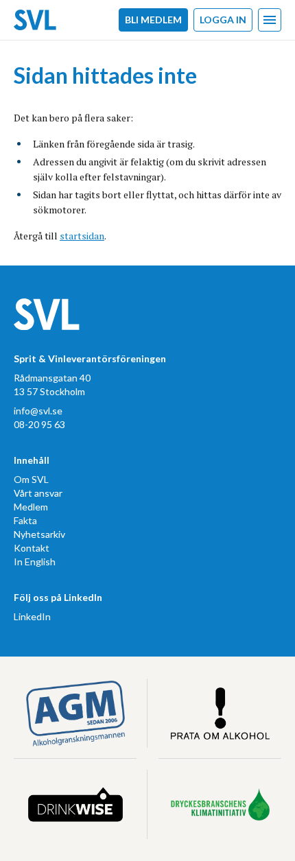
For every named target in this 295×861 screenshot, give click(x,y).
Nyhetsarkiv (39, 534)
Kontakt (31, 548)
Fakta (25, 520)
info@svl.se (38, 410)
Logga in (223, 19)
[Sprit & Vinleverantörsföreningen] (35, 20)
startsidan (82, 235)
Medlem (31, 506)
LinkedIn (32, 616)
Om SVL (31, 479)
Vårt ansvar (38, 493)
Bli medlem (153, 19)
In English (35, 561)
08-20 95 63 (39, 424)
